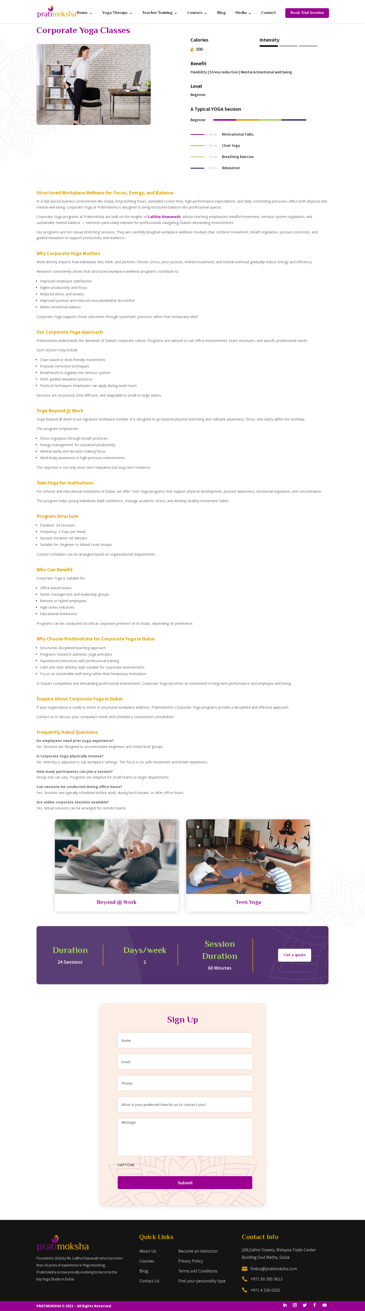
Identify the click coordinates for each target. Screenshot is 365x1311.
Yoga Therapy (115, 13)
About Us (147, 1251)
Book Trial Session (307, 13)
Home (82, 13)
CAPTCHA (126, 1165)
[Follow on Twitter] (305, 1305)
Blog (221, 13)
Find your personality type (202, 1281)
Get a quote (295, 955)
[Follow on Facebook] (315, 1305)
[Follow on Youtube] (324, 1305)
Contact (268, 13)
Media (241, 13)
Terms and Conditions (198, 1271)
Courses (194, 13)
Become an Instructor (198, 1251)
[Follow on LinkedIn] (285, 1305)
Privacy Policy (190, 1261)
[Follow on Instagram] (295, 1305)
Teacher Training (157, 13)
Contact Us (149, 1281)
